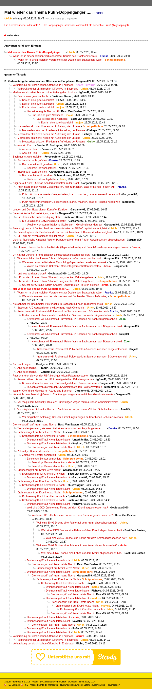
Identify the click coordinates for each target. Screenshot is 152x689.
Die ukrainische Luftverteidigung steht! (35, 213)
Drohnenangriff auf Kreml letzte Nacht (34, 424)
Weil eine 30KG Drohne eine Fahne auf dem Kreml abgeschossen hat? (67, 507)
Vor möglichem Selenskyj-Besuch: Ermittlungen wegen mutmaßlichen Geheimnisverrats (63, 394)
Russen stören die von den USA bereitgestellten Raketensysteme (50, 375)
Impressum (53, 685)
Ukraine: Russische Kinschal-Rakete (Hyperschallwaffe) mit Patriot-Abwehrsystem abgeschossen (68, 239)
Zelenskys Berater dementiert (34, 451)
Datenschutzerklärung (94, 685)
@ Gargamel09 (69, 18)
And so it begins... (23, 364)
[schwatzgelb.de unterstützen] (76, 664)
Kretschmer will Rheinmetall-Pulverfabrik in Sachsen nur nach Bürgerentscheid (58, 303)
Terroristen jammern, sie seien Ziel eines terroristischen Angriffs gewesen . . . (61, 428)
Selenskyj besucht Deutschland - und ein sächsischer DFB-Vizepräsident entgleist (60, 228)
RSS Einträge (13, 685)
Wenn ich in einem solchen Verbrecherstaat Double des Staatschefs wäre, (55, 55)
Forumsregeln (113, 685)
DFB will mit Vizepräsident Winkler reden (40, 235)
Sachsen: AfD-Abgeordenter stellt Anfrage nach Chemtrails (51, 307)
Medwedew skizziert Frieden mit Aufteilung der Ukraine (44, 92)
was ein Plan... (25, 145)
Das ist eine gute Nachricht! (33, 96)
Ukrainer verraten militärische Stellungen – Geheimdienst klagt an (64, 224)
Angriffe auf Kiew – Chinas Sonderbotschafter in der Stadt (46, 183)
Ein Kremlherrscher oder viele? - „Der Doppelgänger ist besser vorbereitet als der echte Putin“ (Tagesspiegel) (66, 25)
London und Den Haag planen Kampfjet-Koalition (40, 209)
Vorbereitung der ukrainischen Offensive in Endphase (41, 81)
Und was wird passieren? (31, 273)
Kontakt (42, 685)
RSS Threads (30, 685)
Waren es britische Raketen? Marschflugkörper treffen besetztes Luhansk (59, 258)
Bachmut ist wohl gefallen (27, 156)
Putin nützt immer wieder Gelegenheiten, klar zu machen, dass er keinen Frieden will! (66, 186)
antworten (13, 35)
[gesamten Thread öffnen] (115, 81)
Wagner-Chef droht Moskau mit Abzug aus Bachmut (42, 390)
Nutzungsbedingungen (71, 685)
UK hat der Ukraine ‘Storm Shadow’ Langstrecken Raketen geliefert (51, 254)
